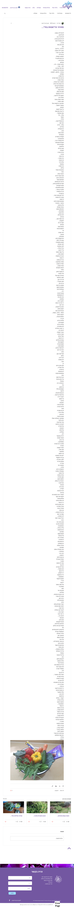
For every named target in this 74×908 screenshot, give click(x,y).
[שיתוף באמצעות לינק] (52, 786)
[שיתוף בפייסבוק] (63, 786)
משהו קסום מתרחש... (63, 816)
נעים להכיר (59, 13)
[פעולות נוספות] (11, 23)
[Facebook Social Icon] (19, 7)
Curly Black (33, 904)
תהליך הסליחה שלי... (16, 816)
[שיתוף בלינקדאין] (56, 786)
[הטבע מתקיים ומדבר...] (37, 807)
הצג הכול (5, 798)
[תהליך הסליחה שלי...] (13, 807)
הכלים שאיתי (43, 13)
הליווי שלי (51, 13)
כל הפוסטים (68, 13)
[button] (5, 13)
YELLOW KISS (42, 904)
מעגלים (35, 13)
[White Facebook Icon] (9, 900)
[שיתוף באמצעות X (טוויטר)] (59, 786)
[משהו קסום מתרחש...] (60, 807)
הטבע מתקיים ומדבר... (39, 816)
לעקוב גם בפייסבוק (14, 7)
